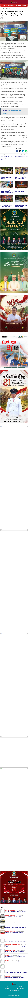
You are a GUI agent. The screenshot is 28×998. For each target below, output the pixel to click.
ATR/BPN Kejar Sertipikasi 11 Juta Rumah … (15, 967)
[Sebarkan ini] (17, 151)
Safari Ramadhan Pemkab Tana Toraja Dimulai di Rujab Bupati (21, 156)
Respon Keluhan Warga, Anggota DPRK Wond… (16, 911)
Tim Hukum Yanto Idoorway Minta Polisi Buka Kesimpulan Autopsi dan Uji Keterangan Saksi (21, 204)
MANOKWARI (14, 939)
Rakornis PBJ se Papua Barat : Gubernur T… (15, 932)
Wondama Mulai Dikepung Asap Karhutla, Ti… (15, 977)
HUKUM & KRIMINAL (8, 939)
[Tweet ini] (20, 151)
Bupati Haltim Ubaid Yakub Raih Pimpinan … (15, 951)
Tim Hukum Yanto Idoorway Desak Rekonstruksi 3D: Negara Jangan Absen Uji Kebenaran (6, 176)
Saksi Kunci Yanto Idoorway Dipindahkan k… (15, 946)
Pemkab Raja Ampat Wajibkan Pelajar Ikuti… (15, 956)
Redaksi (20, 986)
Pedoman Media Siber (14, 990)
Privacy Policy (20, 988)
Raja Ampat (7, 955)
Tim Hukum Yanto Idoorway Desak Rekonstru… (16, 941)
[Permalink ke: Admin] (1, 18)
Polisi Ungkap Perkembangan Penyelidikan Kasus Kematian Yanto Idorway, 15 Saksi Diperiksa (6, 190)
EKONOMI (7, 910)
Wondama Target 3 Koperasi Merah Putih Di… (15, 927)
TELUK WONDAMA (12, 910)
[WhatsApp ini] (26, 151)
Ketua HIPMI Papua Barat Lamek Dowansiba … (16, 916)
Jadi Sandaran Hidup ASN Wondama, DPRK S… (16, 922)
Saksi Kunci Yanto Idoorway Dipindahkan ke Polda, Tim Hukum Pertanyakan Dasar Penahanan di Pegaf (21, 176)
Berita (6, 944)
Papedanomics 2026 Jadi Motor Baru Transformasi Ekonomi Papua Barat (20, 190)
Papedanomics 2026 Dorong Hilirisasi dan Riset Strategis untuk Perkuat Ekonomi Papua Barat (6, 204)
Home (7, 986)
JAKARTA (9, 965)
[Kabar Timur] (14, 1)
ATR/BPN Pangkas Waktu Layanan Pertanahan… (16, 972)
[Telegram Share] (23, 151)
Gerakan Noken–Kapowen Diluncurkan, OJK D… (16, 962)
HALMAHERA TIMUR (11, 950)
